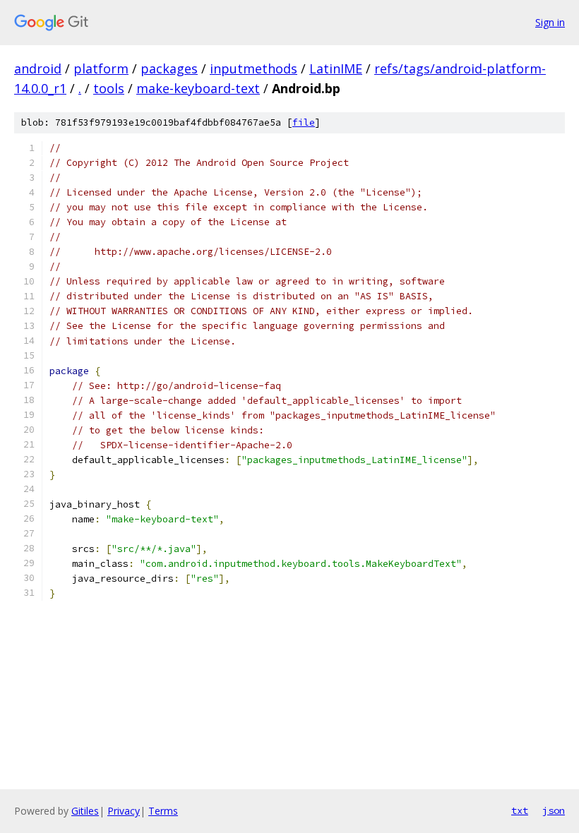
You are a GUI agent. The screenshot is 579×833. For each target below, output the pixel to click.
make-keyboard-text (198, 88)
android (37, 68)
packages (169, 68)
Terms (163, 810)
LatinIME (335, 68)
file (303, 122)
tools (108, 88)
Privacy (123, 810)
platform (101, 68)
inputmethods (253, 68)
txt (519, 810)
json (553, 810)
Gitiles (85, 810)
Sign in (550, 22)
